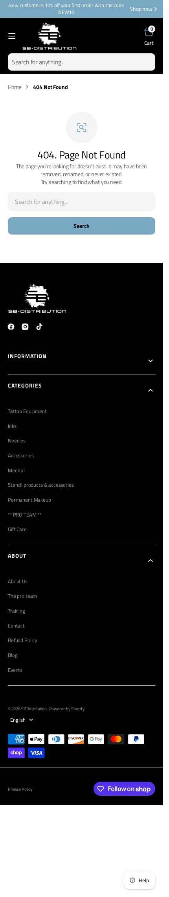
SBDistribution (34, 709)
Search (81, 226)
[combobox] (81, 62)
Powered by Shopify (66, 709)
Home (14, 87)
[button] (11, 36)
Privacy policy (20, 789)
